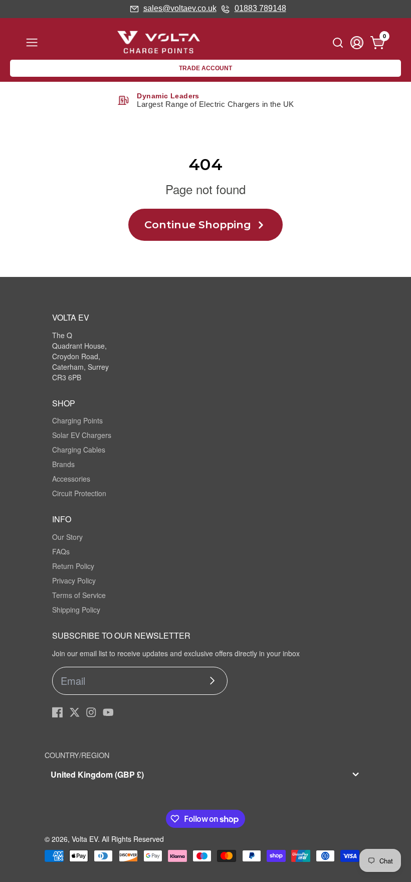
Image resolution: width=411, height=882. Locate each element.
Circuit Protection (79, 493)
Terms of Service (79, 595)
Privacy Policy (74, 580)
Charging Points (77, 420)
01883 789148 (260, 8)
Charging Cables (78, 450)
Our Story (67, 537)
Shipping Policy (76, 610)
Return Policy (73, 566)
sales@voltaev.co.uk (180, 8)
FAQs (61, 551)
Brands (63, 464)
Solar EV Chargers (81, 435)
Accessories (71, 479)
